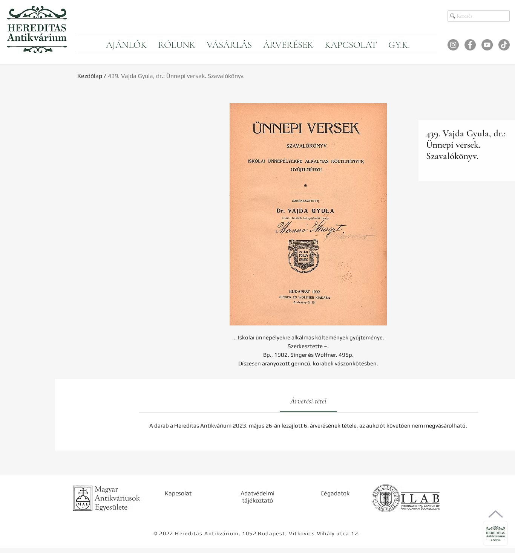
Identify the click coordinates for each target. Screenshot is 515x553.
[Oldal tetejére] (495, 514)
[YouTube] (487, 44)
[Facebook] (470, 44)
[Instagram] (453, 44)
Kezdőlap (89, 75)
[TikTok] (504, 44)
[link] (308, 401)
